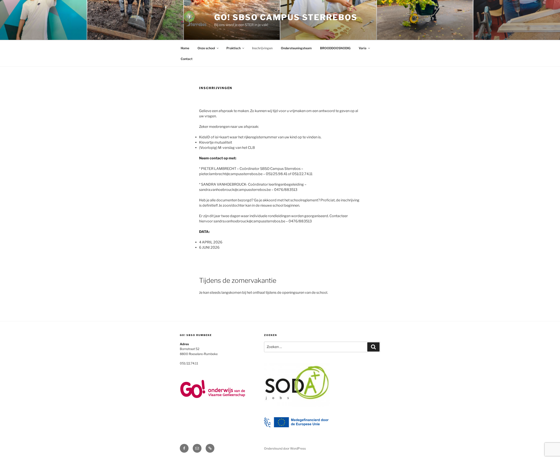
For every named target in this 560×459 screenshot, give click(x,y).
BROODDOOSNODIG (335, 48)
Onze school (206, 48)
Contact (186, 59)
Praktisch (233, 48)
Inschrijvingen (262, 48)
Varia (362, 48)
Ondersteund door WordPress (285, 448)
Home (185, 48)
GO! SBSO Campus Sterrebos (285, 17)
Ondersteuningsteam (296, 48)
